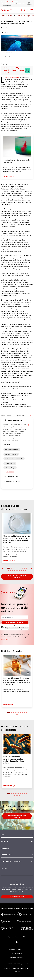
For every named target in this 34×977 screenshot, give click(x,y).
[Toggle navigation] (31, 10)
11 (8, 570)
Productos (5, 848)
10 (26, 568)
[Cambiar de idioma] (27, 10)
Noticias (4, 835)
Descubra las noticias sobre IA (17, 816)
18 (21, 570)
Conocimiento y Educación (11, 861)
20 (25, 570)
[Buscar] (21, 10)
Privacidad (17, 971)
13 (12, 570)
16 (17, 570)
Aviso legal (6, 968)
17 (19, 570)
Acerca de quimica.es (17, 957)
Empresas (4, 841)
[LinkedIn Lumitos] (17, 942)
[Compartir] (24, 10)
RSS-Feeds (4, 868)
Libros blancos (6, 855)
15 (16, 570)
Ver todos (10, 472)
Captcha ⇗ (25, 629)
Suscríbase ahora (17, 897)
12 (10, 570)
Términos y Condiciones (20, 968)
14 (14, 570)
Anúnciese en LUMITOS (16, 950)
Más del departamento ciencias (17, 577)
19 (23, 570)
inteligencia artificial (13, 77)
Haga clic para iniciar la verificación (17, 628)
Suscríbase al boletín (14, 622)
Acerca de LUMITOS (16, 953)
